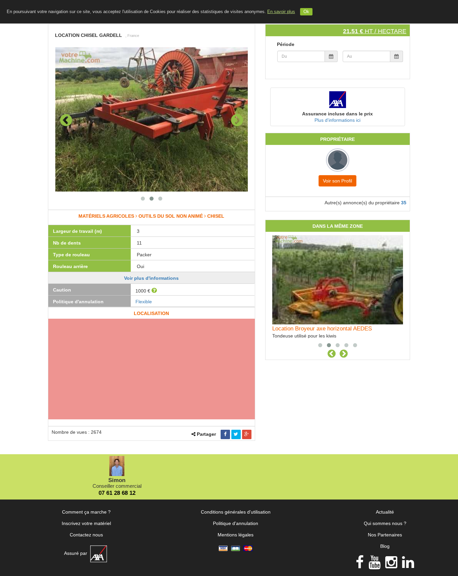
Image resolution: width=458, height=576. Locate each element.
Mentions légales (235, 534)
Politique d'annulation (235, 523)
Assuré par (76, 553)
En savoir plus (281, 11)
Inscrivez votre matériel (86, 523)
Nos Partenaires (385, 534)
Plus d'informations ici (337, 120)
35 (403, 202)
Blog (385, 546)
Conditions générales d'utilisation (236, 512)
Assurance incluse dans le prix (337, 113)
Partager (206, 434)
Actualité (385, 512)
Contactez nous (86, 534)
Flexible (143, 301)
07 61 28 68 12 (117, 493)
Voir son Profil (337, 181)
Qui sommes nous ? (385, 523)
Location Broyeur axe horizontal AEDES (322, 328)
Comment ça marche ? (86, 512)
